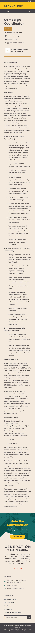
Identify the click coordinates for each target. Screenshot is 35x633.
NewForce (7, 606)
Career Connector (10, 599)
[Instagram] (28, 1)
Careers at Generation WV (13, 612)
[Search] (29, 617)
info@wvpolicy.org (10, 426)
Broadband (8, 609)
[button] (4, 1)
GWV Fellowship (9, 602)
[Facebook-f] (25, 1)
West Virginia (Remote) (14, 32)
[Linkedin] (30, 1)
